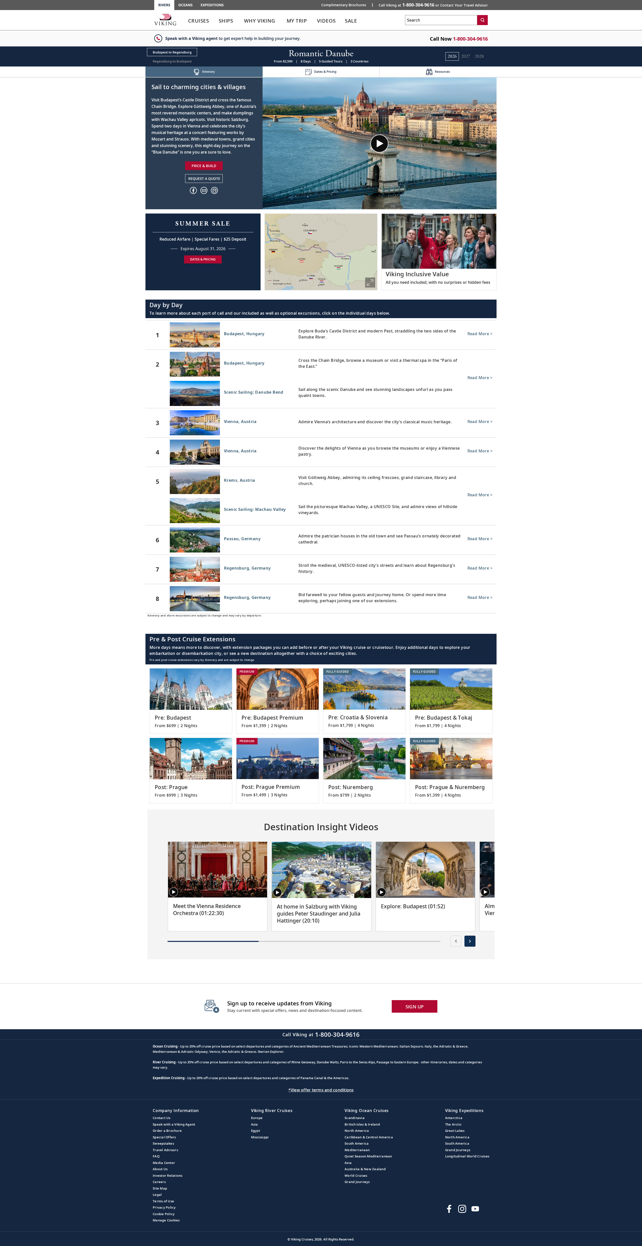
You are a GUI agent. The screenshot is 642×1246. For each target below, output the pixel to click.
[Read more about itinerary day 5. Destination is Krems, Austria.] (321, 481)
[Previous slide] (455, 941)
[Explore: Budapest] (425, 870)
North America (357, 1130)
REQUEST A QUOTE (204, 178)
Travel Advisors (165, 1150)
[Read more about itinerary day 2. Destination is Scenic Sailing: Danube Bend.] (321, 394)
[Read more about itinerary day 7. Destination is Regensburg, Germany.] (321, 569)
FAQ (156, 1156)
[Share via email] (203, 190)
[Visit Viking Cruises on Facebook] (449, 1209)
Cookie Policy (164, 1214)
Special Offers (164, 1137)
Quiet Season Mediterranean (368, 1156)
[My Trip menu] (313, 20)
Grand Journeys (357, 1182)
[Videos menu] (342, 20)
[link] (198, 22)
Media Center (164, 1162)
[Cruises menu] (215, 20)
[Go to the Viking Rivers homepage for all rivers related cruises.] (165, 19)
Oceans (185, 5)
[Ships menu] (238, 20)
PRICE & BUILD (204, 165)
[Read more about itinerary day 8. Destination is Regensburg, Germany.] (321, 598)
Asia (254, 1124)
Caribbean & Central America (369, 1137)
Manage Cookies (166, 1220)
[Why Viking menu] (282, 20)
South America (357, 1143)
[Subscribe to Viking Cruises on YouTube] (475, 1209)
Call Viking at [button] (433, 5)
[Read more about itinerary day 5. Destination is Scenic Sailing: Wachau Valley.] (321, 511)
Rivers (164, 5)
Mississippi (260, 1137)
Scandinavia (355, 1118)
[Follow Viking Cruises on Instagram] (462, 1209)
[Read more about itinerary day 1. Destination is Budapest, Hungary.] (321, 335)
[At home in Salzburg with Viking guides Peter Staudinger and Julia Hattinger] (321, 870)
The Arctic (453, 1124)
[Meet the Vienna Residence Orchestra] (217, 869)
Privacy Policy (164, 1207)
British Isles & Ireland (362, 1124)
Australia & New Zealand (365, 1169)
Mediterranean (357, 1150)
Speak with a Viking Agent (174, 1124)
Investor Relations (168, 1175)
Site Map (160, 1188)
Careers (159, 1182)
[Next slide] (469, 941)
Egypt (255, 1130)
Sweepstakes (163, 1143)
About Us (160, 1169)
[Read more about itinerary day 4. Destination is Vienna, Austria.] (321, 452)
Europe (257, 1118)
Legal (157, 1194)
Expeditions (212, 5)
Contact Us (162, 1118)
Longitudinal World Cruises (467, 1156)
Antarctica (454, 1118)
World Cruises (356, 1175)
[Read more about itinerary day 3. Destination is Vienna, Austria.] (321, 422)
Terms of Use (163, 1201)
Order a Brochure (167, 1130)
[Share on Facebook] (193, 190)
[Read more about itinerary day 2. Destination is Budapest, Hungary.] (321, 364)
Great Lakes (455, 1130)
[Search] (482, 20)
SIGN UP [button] (415, 1007)
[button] (214, 190)
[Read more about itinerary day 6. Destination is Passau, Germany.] (321, 540)
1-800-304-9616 (470, 38)
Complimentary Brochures (343, 5)
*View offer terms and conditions (321, 1090)
